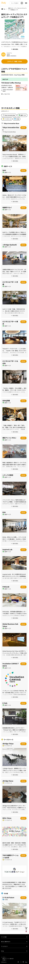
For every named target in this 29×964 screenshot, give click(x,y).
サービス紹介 (4, 937)
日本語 (3, 960)
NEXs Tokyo (6, 818)
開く (24, 127)
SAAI (4, 170)
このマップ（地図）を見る (14, 61)
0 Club (4, 703)
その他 (17, 119)
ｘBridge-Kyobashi (9, 245)
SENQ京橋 (6, 400)
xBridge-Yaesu (7, 781)
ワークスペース (7, 119)
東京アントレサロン (9, 438)
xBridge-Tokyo (8, 743)
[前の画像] (4, 183)
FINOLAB (5, 587)
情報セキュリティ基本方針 (8, 958)
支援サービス (23, 115)
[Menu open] (26, 3)
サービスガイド (4, 946)
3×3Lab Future (8, 897)
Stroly (2, 951)
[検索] (22, 3)
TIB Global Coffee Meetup (11, 83)
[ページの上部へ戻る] (26, 930)
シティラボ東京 (7, 475)
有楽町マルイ (7, 207)
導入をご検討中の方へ (6, 941)
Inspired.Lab (7, 549)
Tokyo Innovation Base (8, 90)
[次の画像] (24, 183)
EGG (4, 512)
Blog (26, 962)
